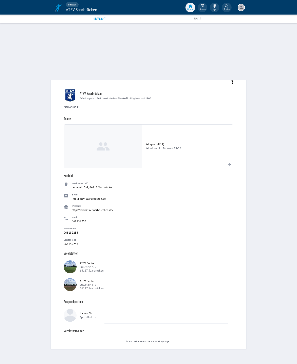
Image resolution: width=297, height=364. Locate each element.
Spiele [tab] (197, 19)
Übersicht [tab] (99, 19)
